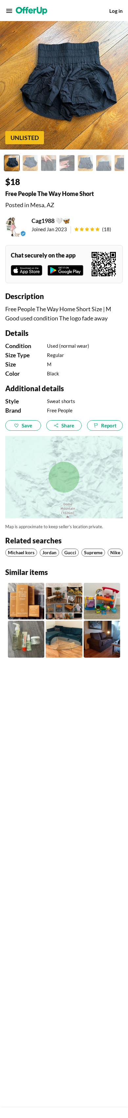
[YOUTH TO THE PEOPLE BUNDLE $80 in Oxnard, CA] (26, 639)
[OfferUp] (31, 11)
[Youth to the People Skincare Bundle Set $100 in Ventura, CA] (26, 601)
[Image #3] (48, 163)
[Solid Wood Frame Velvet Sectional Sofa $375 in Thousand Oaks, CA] (64, 639)
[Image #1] (12, 163)
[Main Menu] (9, 11)
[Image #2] (30, 163)
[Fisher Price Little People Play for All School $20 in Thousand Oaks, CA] (102, 601)
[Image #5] (85, 163)
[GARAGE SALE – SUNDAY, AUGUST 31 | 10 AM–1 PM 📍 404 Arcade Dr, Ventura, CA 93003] (64, 601)
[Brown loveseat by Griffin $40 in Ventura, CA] (102, 639)
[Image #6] (104, 163)
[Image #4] (67, 163)
